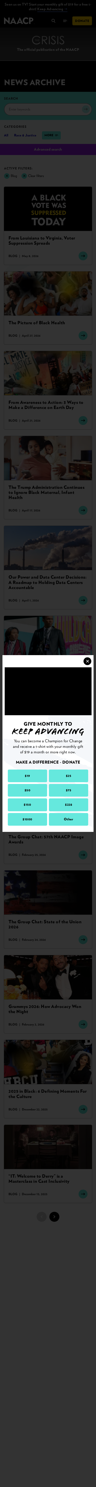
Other (68, 819)
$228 (68, 805)
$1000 (27, 819)
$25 (68, 776)
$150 (27, 805)
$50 (28, 790)
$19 (27, 776)
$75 (68, 790)
